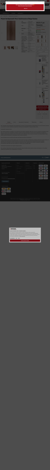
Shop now (25, 8)
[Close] (43, 2)
